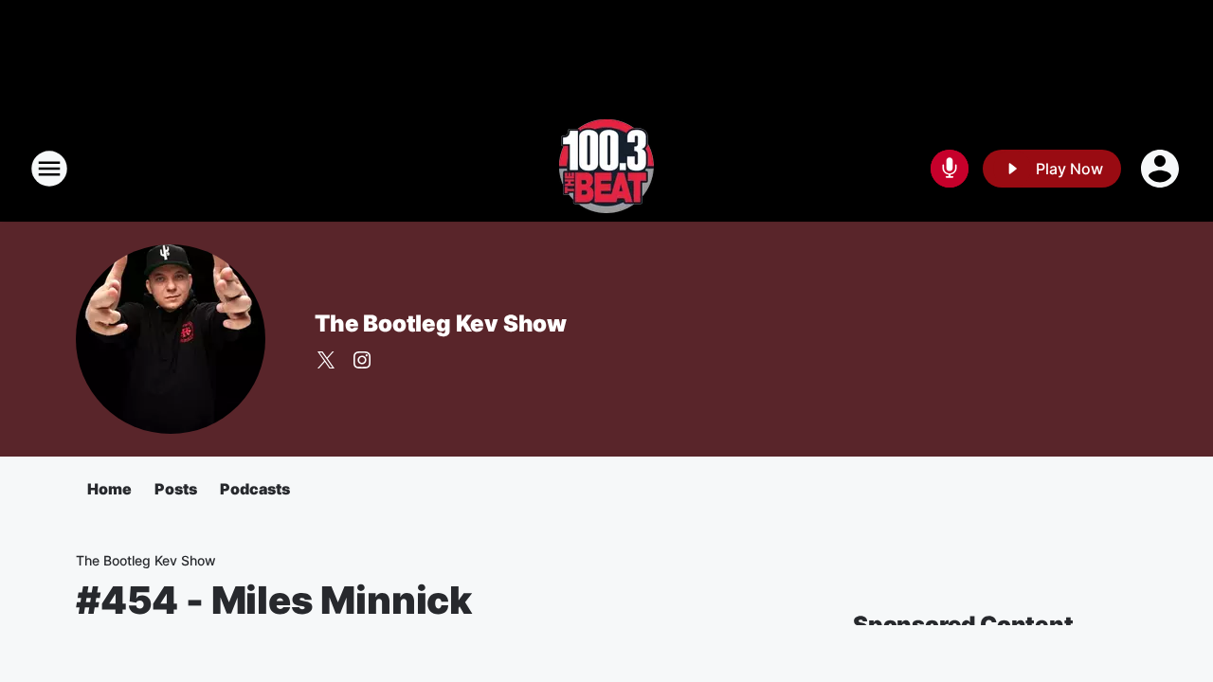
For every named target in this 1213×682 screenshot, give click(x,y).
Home (109, 488)
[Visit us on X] (326, 360)
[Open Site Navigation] (49, 169)
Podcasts (255, 488)
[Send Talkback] (950, 169)
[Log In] (1162, 169)
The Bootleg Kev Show (441, 323)
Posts (175, 488)
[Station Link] (606, 168)
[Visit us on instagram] (362, 360)
